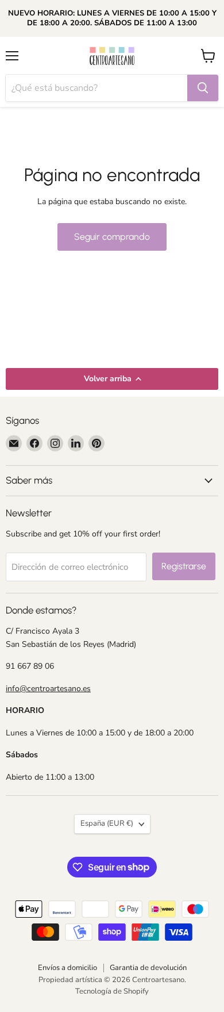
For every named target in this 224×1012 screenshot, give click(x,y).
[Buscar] (202, 88)
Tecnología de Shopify (112, 991)
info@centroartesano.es (48, 688)
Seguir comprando (112, 236)
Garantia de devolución (148, 968)
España (106, 823)
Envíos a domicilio (67, 968)
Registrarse (183, 566)
